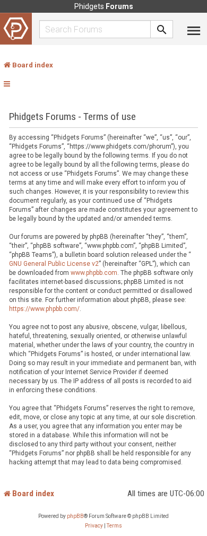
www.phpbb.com (94, 272)
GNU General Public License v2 (54, 263)
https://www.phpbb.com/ (44, 309)
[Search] (162, 29)
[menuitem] (94, 526)
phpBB (75, 516)
